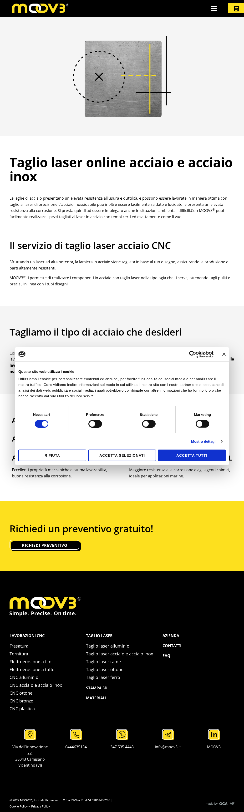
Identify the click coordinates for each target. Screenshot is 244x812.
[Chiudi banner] (224, 354)
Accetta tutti (191, 455)
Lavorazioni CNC (27, 635)
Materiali (96, 698)
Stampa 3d (96, 688)
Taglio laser (99, 635)
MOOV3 (214, 747)
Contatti (172, 645)
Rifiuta (52, 455)
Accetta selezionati (122, 455)
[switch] (95, 424)
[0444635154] (76, 734)
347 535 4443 (122, 747)
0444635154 (76, 747)
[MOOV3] (214, 734)
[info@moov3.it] (168, 734)
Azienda (171, 635)
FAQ (166, 655)
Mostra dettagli (204, 441)
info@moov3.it (168, 747)
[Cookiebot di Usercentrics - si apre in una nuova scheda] (193, 354)
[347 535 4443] (122, 734)
